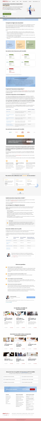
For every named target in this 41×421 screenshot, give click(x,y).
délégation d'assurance (14, 200)
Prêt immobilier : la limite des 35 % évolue (20, 319)
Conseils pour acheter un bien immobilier (28, 379)
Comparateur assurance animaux (20, 402)
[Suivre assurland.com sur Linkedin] (5, 415)
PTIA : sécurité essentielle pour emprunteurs (19, 345)
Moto (20, 1)
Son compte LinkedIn (8, 302)
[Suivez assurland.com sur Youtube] (6, 415)
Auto (9, 1)
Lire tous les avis (20, 189)
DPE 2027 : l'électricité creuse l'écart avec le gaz (8, 319)
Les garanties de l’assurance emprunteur (28, 376)
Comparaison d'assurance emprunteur (9, 376)
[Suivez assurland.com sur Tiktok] (8, 415)
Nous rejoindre (7, 399)
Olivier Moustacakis (13, 296)
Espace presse (7, 401)
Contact (7, 402)
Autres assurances (35, 1)
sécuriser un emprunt (24, 90)
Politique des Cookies (24, 413)
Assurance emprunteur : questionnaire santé (32, 360)
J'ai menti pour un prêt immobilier (32, 345)
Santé (17, 1)
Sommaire (5, 19)
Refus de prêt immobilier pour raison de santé (20, 360)
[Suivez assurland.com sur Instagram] (7, 415)
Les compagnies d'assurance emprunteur (10, 379)
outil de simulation (18, 155)
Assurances (7, 400)
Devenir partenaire (8, 398)
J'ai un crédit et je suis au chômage (8, 345)
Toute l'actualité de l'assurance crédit (27, 382)
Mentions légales (14, 413)
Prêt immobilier (25, 1)
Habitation (13, 1)
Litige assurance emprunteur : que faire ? (8, 360)
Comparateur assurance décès (19, 404)
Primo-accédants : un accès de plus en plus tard (32, 319)
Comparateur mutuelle (18, 398)
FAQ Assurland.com (8, 403)
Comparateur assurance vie (19, 403)
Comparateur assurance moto (19, 399)
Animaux (30, 1)
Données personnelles (19, 413)
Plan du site (32, 413)
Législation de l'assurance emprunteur (9, 382)
